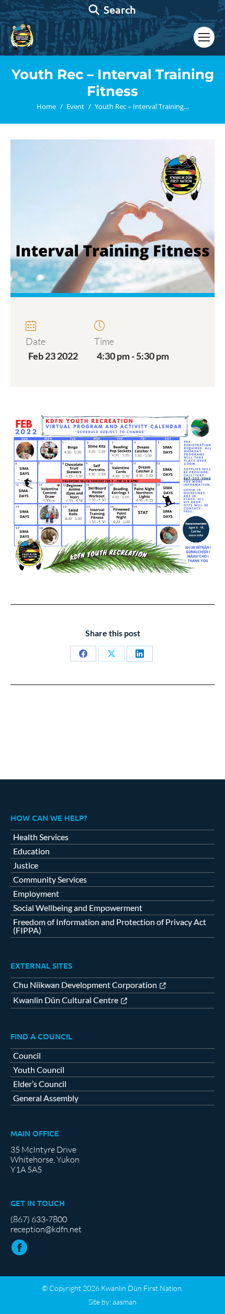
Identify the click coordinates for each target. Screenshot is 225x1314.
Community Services (50, 879)
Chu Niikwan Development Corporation (85, 985)
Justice (25, 865)
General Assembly (45, 1098)
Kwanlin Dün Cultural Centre (65, 1000)
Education (31, 851)
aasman (125, 1301)
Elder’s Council (39, 1084)
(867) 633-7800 (38, 1219)
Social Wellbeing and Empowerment (77, 908)
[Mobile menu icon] (204, 37)
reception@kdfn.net (46, 1229)
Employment (36, 893)
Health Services (41, 837)
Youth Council (38, 1070)
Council (27, 1055)
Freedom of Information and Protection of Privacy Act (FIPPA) (109, 926)
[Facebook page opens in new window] (19, 1247)
